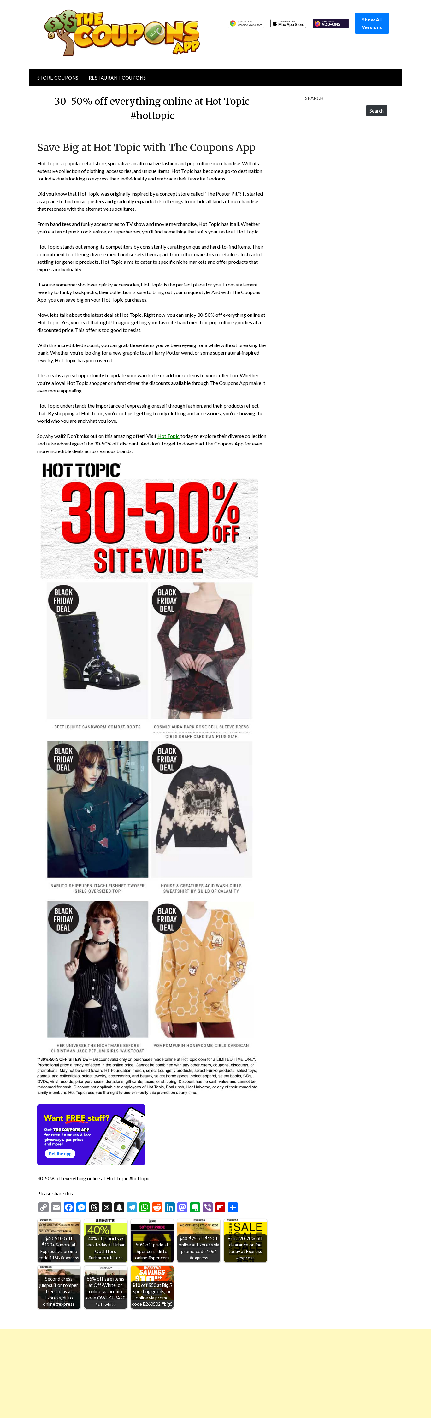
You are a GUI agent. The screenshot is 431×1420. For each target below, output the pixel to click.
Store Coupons (58, 77)
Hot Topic (168, 436)
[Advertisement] (189, 1373)
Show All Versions (372, 23)
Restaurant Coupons (117, 77)
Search (314, 98)
